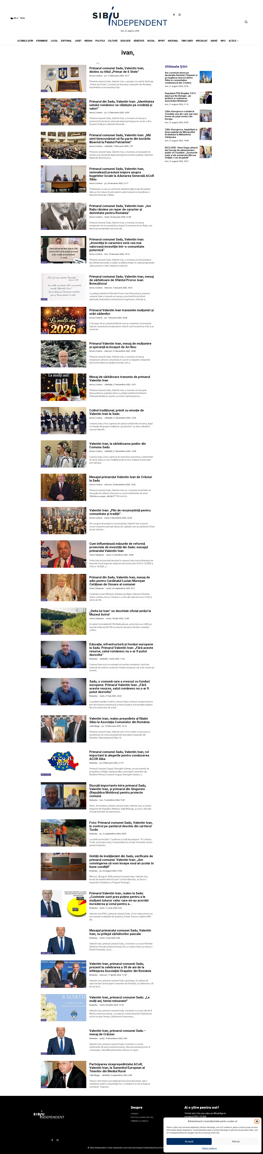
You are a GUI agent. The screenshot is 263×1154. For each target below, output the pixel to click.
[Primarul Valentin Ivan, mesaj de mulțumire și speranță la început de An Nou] (63, 353)
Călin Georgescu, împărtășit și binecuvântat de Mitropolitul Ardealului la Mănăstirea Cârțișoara (181, 133)
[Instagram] (180, 15)
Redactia (93, 658)
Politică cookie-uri (209, 1148)
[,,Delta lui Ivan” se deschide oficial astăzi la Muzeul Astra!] (63, 621)
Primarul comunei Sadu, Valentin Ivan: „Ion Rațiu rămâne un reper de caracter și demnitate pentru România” (120, 209)
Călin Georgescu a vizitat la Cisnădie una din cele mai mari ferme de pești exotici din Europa (181, 115)
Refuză (235, 1141)
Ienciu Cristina (95, 75)
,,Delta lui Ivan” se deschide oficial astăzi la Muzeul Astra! (120, 612)
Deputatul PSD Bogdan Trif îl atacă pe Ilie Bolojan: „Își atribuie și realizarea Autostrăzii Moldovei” (180, 97)
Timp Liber (46, 953)
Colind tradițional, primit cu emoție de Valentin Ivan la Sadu (116, 412)
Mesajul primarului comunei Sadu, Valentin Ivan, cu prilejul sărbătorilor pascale (120, 932)
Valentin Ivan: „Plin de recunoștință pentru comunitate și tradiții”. (120, 512)
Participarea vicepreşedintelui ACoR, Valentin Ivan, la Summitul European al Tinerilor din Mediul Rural (117, 1067)
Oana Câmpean (96, 554)
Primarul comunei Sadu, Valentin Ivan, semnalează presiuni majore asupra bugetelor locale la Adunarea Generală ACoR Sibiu (121, 174)
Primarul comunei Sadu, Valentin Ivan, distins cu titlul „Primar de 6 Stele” (116, 70)
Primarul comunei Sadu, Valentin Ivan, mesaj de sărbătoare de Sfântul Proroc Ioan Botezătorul (121, 280)
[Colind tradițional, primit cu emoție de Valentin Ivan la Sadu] (63, 420)
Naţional (45, 775)
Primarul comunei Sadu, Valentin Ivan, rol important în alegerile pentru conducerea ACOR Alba (119, 755)
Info (43, 1020)
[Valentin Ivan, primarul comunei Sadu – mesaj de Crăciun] (63, 1041)
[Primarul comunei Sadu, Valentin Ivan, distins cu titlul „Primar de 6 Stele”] (63, 78)
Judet (44, 91)
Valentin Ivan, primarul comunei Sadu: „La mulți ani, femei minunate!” (119, 999)
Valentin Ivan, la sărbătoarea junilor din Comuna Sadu (117, 445)
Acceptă (189, 1141)
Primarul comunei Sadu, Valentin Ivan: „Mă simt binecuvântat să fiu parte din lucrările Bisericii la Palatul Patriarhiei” (120, 138)
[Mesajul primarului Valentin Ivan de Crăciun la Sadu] (63, 487)
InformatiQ (163, 1147)
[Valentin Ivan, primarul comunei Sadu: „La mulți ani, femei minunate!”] (63, 1007)
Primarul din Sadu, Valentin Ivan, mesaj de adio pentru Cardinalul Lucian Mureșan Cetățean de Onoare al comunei (119, 580)
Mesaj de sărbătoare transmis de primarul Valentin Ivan (119, 378)
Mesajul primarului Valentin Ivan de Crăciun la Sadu (120, 478)
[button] (256, 1121)
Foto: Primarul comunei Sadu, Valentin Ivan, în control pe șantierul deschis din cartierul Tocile (121, 826)
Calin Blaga (94, 726)
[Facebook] (174, 15)
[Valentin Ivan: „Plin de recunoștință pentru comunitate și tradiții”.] (63, 520)
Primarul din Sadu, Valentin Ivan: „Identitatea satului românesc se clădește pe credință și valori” (121, 105)
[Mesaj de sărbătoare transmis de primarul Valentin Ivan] (63, 387)
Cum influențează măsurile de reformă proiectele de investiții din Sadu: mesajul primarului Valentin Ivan (118, 547)
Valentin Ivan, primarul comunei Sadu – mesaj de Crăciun (117, 1032)
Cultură (45, 634)
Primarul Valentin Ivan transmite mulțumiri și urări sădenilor (121, 312)
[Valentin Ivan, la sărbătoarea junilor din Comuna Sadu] (63, 454)
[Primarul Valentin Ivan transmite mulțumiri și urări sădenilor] (63, 320)
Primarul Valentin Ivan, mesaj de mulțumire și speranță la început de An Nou (120, 345)
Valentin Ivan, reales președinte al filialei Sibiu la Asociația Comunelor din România (119, 720)
